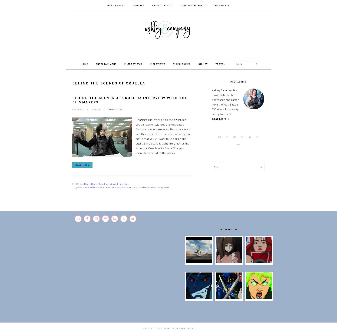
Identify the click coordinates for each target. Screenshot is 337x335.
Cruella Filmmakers (147, 187)
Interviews (123, 184)
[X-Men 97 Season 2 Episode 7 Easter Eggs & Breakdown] (229, 297)
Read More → (221, 118)
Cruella (133, 187)
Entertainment (111, 184)
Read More (82, 165)
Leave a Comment (115, 109)
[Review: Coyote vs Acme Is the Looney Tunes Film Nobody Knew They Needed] (199, 261)
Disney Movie (97, 184)
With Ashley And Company (168, 35)
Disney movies (163, 187)
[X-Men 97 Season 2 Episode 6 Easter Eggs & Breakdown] (259, 297)
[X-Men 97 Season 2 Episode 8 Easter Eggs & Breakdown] (199, 297)
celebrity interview (121, 187)
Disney (87, 184)
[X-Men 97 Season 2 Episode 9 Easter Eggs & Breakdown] (259, 261)
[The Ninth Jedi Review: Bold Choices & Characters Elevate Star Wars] (229, 261)
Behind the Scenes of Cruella (98, 187)
